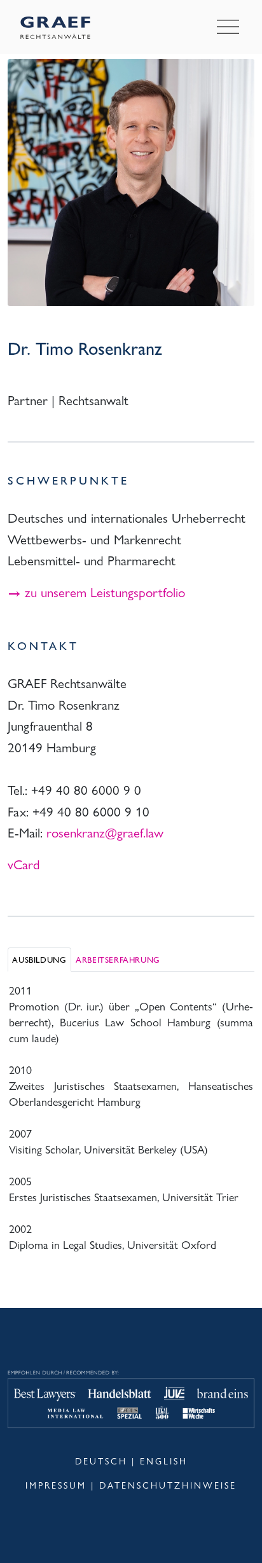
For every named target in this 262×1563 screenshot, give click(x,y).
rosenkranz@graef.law (104, 831)
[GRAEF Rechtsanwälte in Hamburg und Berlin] (63, 27)
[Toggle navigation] (228, 27)
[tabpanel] (131, 1116)
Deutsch (101, 1460)
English (164, 1460)
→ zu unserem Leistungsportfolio (96, 591)
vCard (24, 863)
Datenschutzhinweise (168, 1484)
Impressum (55, 1484)
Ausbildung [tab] (39, 959)
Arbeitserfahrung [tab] (118, 959)
